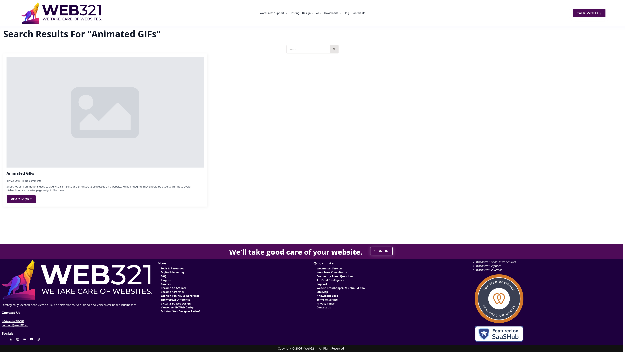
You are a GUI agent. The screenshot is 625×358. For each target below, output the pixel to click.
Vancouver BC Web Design (177, 307)
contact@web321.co (15, 325)
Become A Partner (172, 292)
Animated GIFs (20, 173)
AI (317, 13)
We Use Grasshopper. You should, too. (341, 288)
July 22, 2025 (14, 180)
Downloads (331, 13)
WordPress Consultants (332, 272)
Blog (346, 13)
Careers (166, 284)
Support (322, 284)
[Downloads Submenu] (340, 13)
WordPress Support (272, 13)
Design (306, 13)
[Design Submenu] (313, 13)
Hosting (294, 13)
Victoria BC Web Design (176, 303)
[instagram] (17, 339)
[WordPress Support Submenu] (286, 13)
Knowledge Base (327, 296)
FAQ (163, 276)
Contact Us (358, 13)
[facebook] (4, 339)
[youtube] (31, 339)
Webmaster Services (330, 268)
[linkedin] (24, 339)
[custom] (10, 339)
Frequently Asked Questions (335, 276)
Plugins (166, 280)
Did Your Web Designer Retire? (180, 311)
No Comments (33, 180)
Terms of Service (327, 299)
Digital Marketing (172, 272)
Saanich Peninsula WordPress (180, 296)
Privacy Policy (325, 303)
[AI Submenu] (321, 13)
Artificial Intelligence (330, 280)
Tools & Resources (172, 268)
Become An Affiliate (173, 288)
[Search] (334, 49)
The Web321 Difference (175, 299)
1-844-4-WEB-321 (13, 321)
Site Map (322, 292)
